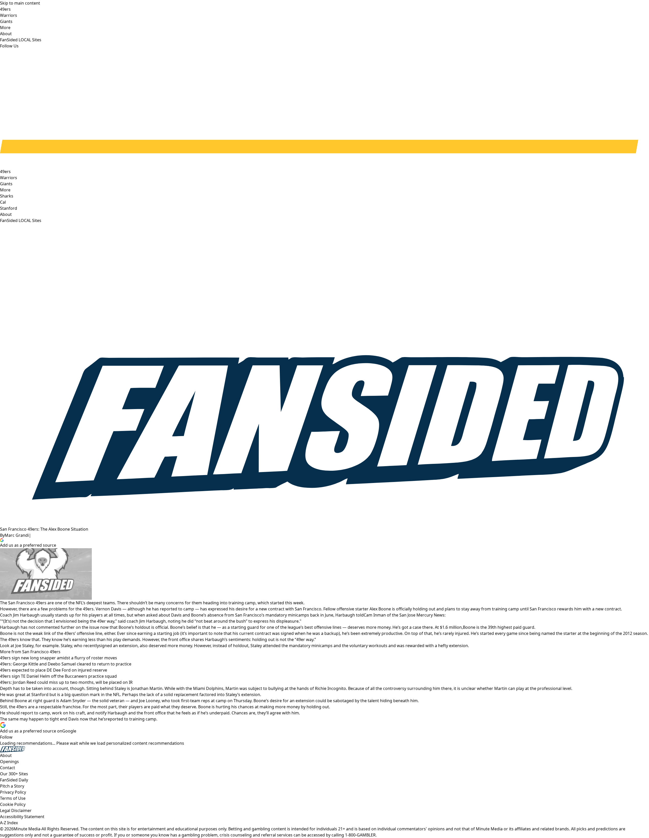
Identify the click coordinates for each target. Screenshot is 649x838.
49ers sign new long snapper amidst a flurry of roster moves (58, 658)
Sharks (6, 196)
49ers (5, 171)
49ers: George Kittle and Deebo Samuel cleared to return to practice (65, 664)
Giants (6, 184)
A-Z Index (9, 823)
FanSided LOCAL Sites (20, 220)
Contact (7, 767)
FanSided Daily (14, 780)
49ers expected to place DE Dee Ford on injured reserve (53, 670)
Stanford (8, 208)
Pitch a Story (12, 786)
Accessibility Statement (22, 816)
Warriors (8, 177)
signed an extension (118, 645)
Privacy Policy (13, 792)
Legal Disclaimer (16, 810)
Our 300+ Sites (14, 774)
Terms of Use (13, 798)
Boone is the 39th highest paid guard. (499, 627)
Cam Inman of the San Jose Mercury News (404, 615)
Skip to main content (20, 3)
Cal (3, 202)
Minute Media (27, 829)
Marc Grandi (17, 535)
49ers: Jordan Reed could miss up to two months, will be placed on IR (66, 682)
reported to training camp (131, 719)
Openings (9, 761)
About (6, 214)
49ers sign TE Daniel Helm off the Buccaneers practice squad (58, 676)
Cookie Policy (13, 804)
